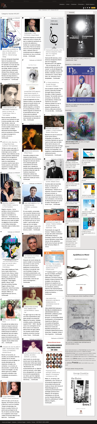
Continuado (15, 79)
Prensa (33, 422)
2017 (49, 10)
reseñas (85, 362)
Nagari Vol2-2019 (71, 360)
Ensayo (88, 354)
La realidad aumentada (92, 356)
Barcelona (71, 351)
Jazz (79, 356)
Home (40, 10)
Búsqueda (71, 12)
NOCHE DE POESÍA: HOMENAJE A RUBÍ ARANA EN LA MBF (88, 213)
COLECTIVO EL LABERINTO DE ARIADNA (83, 351)
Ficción (67, 356)
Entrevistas (81, 4)
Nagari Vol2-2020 (77, 360)
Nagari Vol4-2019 (83, 360)
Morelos (93, 358)
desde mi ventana (92, 353)
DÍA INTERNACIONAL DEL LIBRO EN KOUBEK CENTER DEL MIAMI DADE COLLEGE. (88, 162)
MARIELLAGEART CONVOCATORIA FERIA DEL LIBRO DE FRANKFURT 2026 (73, 185)
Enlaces (85, 354)
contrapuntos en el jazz (70, 353)
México (87, 358)
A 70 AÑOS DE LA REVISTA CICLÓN (89, 179)
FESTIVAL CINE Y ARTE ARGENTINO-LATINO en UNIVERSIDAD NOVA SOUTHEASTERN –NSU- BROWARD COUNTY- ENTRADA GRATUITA (72, 242)
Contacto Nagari (21, 422)
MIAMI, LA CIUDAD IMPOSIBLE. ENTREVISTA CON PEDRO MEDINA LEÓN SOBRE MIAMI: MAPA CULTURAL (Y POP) (72, 164)
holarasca (75, 356)
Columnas (73, 4)
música (66, 360)
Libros (75, 358)
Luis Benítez (84, 358)
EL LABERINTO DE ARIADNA (78, 354)
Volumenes (44, 10)
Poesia (75, 362)
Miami (90, 358)
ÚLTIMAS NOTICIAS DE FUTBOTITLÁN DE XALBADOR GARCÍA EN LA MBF (88, 232)
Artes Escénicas (82, 350)
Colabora (14, 422)
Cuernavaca (80, 353)
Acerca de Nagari (6, 422)
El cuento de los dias (69, 354)
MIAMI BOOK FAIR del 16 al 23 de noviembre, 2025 (72, 202)
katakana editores (84, 356)
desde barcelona (85, 353)
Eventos (29, 422)
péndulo (69, 363)
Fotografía (71, 356)
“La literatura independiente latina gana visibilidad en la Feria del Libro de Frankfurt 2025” (73, 221)
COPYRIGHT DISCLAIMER (42, 422)
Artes (67, 4)
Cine (75, 351)
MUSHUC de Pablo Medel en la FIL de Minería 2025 (88, 196)
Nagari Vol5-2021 (89, 360)
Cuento (77, 353)
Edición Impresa (90, 4)
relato (80, 362)
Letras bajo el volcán (68, 358)
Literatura (61, 4)
